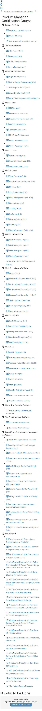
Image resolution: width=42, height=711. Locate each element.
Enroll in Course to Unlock (21, 704)
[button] (1, 2)
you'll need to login (30, 701)
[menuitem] (1, 5)
